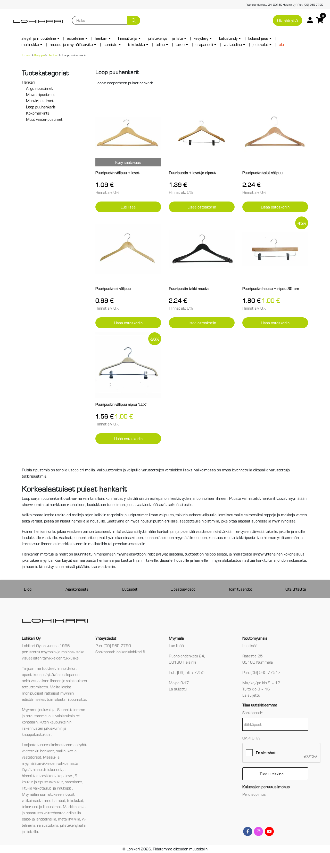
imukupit (64, 788)
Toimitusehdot (240, 589)
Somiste (110, 44)
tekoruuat (30, 806)
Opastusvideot (183, 589)
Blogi (28, 589)
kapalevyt (65, 775)
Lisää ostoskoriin (201, 207)
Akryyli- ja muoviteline (38, 38)
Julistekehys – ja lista (165, 38)
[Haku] (133, 20)
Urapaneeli (204, 44)
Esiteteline (75, 38)
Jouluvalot (260, 44)
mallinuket (64, 750)
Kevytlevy (201, 38)
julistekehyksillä (73, 825)
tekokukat (75, 800)
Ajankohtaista (76, 589)
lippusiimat (52, 806)
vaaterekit (30, 750)
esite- (26, 819)
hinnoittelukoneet (47, 769)
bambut (58, 800)
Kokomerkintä (38, 113)
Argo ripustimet (39, 88)
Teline (160, 44)
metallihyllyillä (69, 819)
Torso (180, 44)
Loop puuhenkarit (40, 106)
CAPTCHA (251, 738)
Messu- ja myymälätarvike (71, 44)
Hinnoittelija (127, 38)
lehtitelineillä (46, 819)
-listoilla (32, 831)
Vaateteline (233, 44)
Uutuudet (129, 589)
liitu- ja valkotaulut (37, 788)
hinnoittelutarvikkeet (39, 775)
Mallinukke (30, 44)
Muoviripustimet (39, 100)
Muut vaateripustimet (44, 119)
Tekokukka (136, 44)
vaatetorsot (31, 757)
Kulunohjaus (258, 38)
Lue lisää (128, 207)
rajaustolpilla (47, 825)
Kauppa (39, 55)
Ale (281, 44)
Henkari (101, 38)
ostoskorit (73, 781)
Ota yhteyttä (287, 20)
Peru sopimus (254, 794)
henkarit (47, 750)
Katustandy (228, 38)
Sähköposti (252, 712)
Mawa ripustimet (40, 94)
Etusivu (26, 55)
